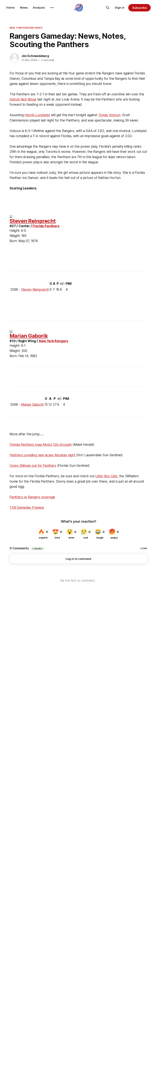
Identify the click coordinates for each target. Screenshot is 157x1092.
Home (10, 7)
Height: (15, 231)
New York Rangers (53, 341)
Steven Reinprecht (33, 221)
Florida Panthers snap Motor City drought (41, 445)
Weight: (15, 236)
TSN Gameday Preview (27, 507)
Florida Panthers (46, 226)
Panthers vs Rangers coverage (32, 497)
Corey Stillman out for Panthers (33, 466)
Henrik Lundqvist (37, 115)
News (24, 7)
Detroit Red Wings (23, 99)
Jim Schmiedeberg (35, 56)
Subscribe (139, 8)
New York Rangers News (26, 27)
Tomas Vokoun (109, 115)
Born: (13, 241)
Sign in (119, 7)
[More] (52, 8)
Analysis (39, 7)
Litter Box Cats (106, 476)
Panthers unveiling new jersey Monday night (42, 455)
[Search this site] (108, 8)
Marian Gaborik (29, 336)
